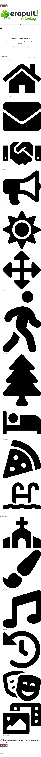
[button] (20, 24)
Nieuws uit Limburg (3, 4)
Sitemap (1, 753)
